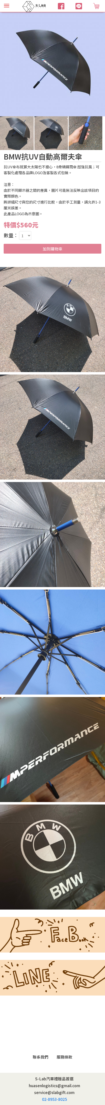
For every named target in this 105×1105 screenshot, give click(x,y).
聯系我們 (40, 1057)
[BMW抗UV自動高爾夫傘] (52, 63)
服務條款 (64, 1057)
